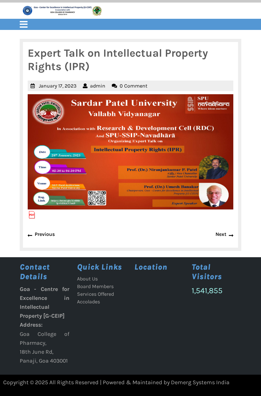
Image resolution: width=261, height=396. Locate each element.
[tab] (24, 24)
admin (97, 86)
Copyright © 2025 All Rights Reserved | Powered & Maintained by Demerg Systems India (116, 382)
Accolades (88, 302)
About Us (87, 279)
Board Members (95, 286)
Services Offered (95, 294)
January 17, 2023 (57, 86)
